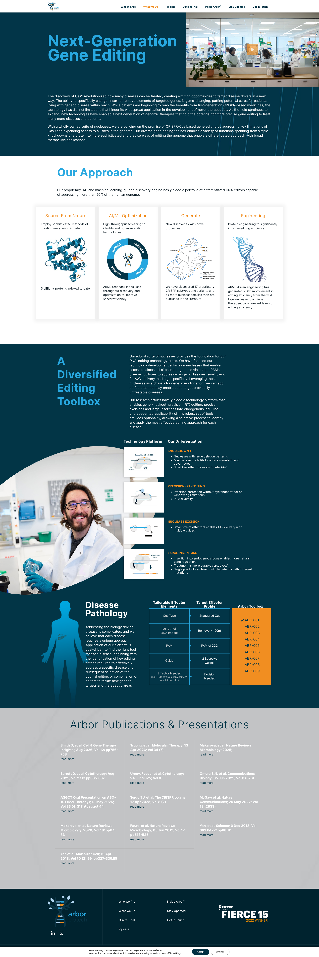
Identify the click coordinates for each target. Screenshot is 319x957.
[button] (53, 933)
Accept (200, 951)
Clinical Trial (190, 6)
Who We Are (128, 6)
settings (177, 953)
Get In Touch (260, 6)
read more (67, 759)
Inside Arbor (213, 6)
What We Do (150, 6)
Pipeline (170, 6)
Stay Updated (236, 6)
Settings (220, 951)
